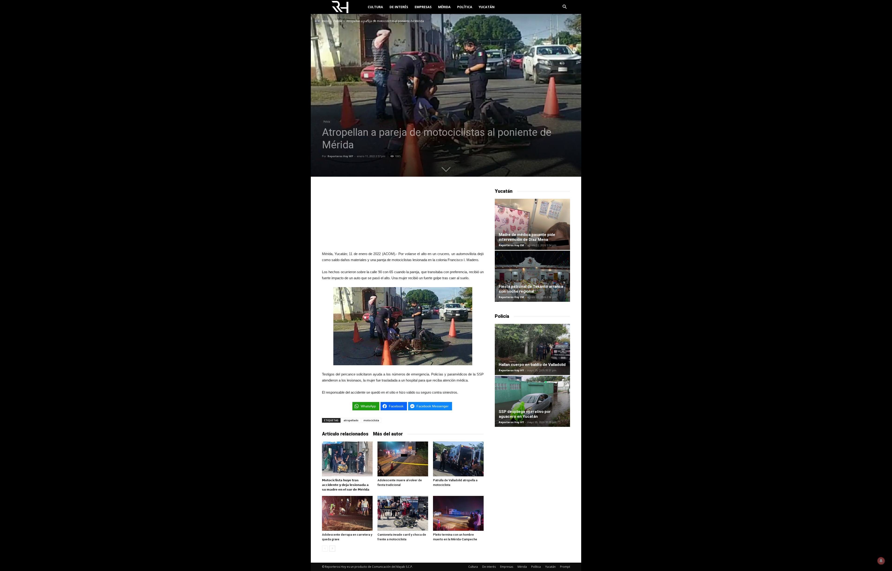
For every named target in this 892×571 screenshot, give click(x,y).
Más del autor (388, 434)
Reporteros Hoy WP (340, 156)
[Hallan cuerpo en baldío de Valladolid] (532, 349)
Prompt (565, 567)
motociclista (371, 420)
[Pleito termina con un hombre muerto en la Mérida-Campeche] (458, 513)
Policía (337, 21)
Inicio (325, 21)
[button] (564, 7)
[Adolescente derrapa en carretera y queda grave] (347, 513)
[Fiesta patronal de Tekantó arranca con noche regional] (532, 276)
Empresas (423, 7)
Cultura (375, 7)
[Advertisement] (403, 217)
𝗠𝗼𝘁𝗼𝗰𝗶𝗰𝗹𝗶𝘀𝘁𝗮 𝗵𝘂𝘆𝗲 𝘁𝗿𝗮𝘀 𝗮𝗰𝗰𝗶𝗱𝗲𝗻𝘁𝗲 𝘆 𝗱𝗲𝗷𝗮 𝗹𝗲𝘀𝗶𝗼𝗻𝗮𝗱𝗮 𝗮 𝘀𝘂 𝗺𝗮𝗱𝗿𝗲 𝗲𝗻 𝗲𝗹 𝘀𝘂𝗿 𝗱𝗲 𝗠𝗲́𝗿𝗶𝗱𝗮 (345, 484)
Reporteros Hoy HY (511, 370)
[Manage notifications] (881, 560)
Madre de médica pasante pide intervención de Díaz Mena (527, 237)
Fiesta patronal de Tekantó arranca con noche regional (531, 289)
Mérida (444, 7)
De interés (399, 7)
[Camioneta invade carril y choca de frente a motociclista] (402, 513)
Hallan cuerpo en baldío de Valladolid (532, 364)
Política (464, 7)
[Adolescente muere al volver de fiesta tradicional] (402, 459)
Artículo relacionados (345, 434)
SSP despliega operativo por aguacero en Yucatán (525, 414)
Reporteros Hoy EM (511, 245)
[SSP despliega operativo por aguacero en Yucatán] (532, 401)
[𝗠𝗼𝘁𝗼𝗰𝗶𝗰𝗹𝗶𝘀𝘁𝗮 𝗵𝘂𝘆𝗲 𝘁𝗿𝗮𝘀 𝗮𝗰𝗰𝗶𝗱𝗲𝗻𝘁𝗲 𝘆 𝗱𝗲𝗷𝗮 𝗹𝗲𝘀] (347, 459)
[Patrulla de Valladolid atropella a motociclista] (458, 459)
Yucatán (487, 7)
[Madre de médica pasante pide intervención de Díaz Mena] (532, 224)
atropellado (351, 420)
